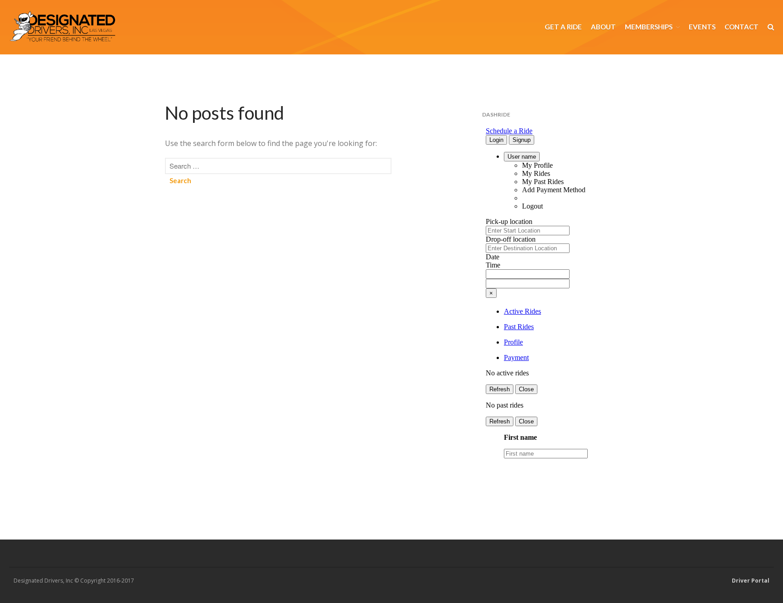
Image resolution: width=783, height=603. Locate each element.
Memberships (648, 27)
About (603, 27)
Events (702, 27)
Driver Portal (750, 580)
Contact (742, 27)
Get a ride (563, 27)
